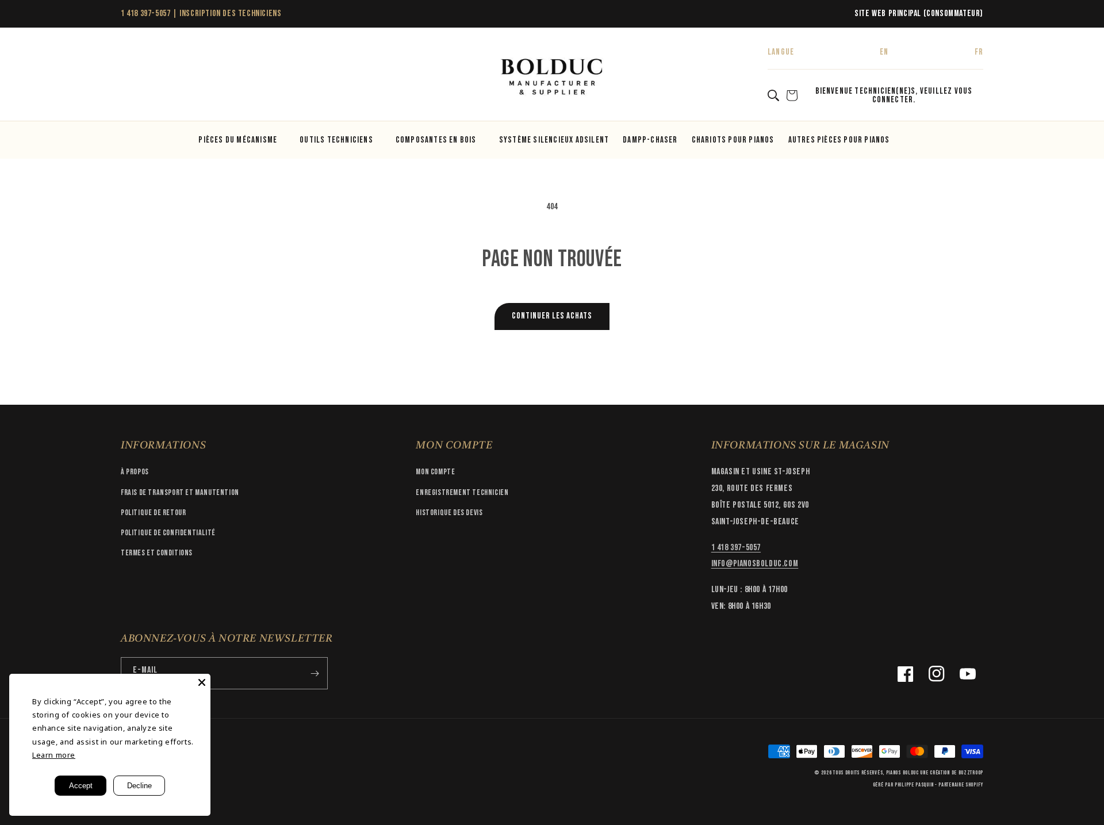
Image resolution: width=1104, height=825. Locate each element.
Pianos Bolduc (902, 772)
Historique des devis (449, 512)
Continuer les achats (552, 315)
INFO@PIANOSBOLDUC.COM (755, 563)
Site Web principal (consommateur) (918, 13)
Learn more (53, 755)
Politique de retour (153, 512)
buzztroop (971, 772)
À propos (135, 472)
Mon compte (435, 472)
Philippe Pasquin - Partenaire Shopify (939, 784)
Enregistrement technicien (462, 492)
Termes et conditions (157, 553)
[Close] (202, 682)
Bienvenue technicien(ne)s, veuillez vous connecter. (894, 95)
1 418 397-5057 (145, 13)
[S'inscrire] (314, 673)
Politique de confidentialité (168, 533)
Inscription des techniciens (230, 13)
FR (979, 52)
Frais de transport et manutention (180, 492)
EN (884, 52)
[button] (133, 77)
